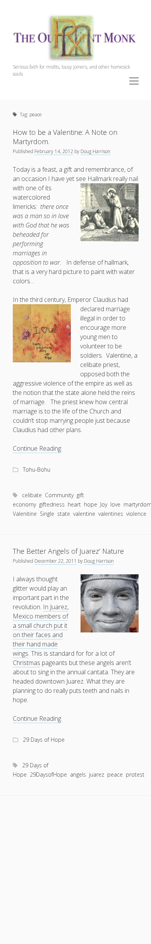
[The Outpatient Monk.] (76, 59)
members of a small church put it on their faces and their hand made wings (40, 635)
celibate (32, 495)
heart (74, 504)
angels (78, 774)
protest (135, 774)
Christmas (26, 662)
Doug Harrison (95, 151)
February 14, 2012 (53, 151)
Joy (103, 504)
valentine (84, 513)
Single (47, 513)
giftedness (52, 504)
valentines (110, 513)
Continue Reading (37, 448)
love (115, 504)
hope (90, 504)
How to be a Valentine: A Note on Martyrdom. (65, 136)
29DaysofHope (48, 774)
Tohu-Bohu (36, 469)
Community (59, 495)
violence (136, 513)
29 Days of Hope (44, 739)
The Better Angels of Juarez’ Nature (68, 551)
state (63, 513)
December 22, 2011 (55, 561)
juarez (96, 774)
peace (115, 774)
